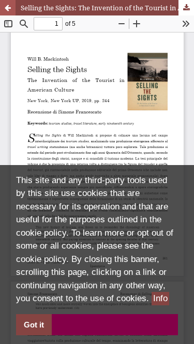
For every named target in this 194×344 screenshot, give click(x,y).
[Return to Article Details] (8, 7)
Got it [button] (34, 324)
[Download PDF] (186, 7)
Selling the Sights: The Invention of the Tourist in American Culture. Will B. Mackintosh (107, 7)
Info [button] (160, 298)
